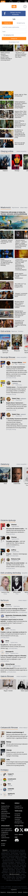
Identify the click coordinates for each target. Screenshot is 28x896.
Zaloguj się (7, 23)
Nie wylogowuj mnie (9, 35)
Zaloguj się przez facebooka (15, 13)
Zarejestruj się (21, 23)
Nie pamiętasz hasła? (14, 42)
